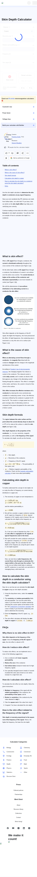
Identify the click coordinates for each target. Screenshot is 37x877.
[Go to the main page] (11, 3)
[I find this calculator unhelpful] (13, 153)
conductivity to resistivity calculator (20, 606)
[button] (18, 99)
